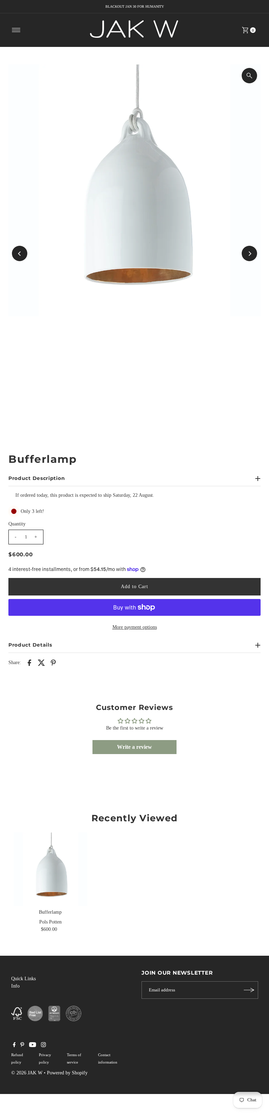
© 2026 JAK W (26, 1072)
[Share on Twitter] (41, 662)
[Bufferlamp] (50, 869)
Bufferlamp (50, 912)
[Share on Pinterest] (53, 662)
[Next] (249, 253)
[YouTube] (32, 1045)
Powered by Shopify (67, 1072)
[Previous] (19, 253)
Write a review (134, 747)
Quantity (17, 524)
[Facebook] (14, 1045)
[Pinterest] (22, 1045)
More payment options (134, 627)
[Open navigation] (16, 30)
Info (15, 986)
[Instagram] (43, 1045)
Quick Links (23, 978)
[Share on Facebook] (29, 662)
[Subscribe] (249, 990)
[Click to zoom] (249, 75)
